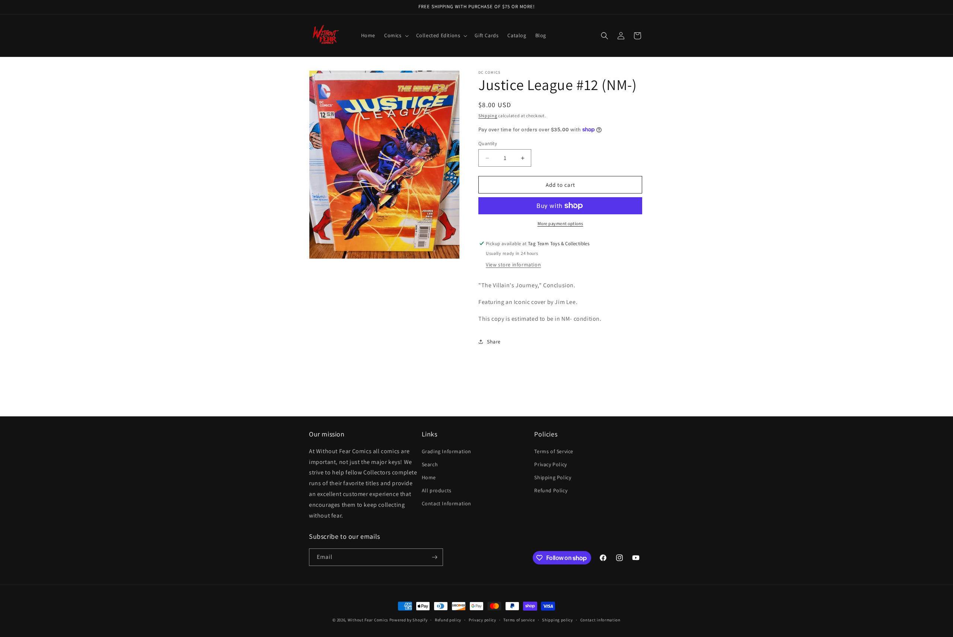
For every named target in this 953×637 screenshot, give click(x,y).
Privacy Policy (550, 464)
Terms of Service (553, 451)
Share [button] (494, 341)
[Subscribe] (434, 557)
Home (429, 477)
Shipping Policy (552, 477)
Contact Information (446, 503)
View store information (513, 264)
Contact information (600, 619)
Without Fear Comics (368, 619)
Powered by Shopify (408, 619)
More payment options (560, 223)
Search (430, 464)
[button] (396, 35)
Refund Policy (550, 490)
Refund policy (448, 619)
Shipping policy (557, 619)
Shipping (487, 115)
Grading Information (446, 451)
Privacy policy (482, 619)
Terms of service (519, 619)
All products (437, 490)
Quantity (487, 143)
